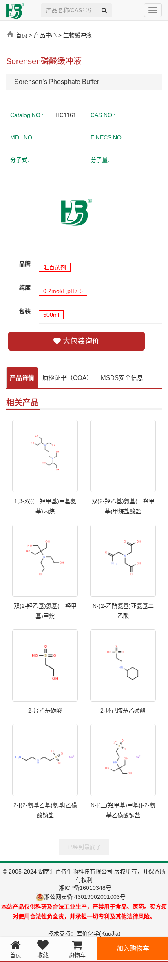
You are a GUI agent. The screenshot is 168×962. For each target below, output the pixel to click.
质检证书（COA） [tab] (67, 377)
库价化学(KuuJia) (98, 933)
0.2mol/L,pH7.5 (63, 291)
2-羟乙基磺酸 (45, 710)
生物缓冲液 (77, 35)
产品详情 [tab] (22, 377)
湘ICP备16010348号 (85, 888)
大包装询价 (80, 341)
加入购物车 (133, 948)
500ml (51, 314)
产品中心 (45, 35)
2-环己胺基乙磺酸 (123, 710)
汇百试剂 (54, 267)
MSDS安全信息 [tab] (122, 377)
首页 (21, 35)
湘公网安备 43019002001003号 (88, 897)
